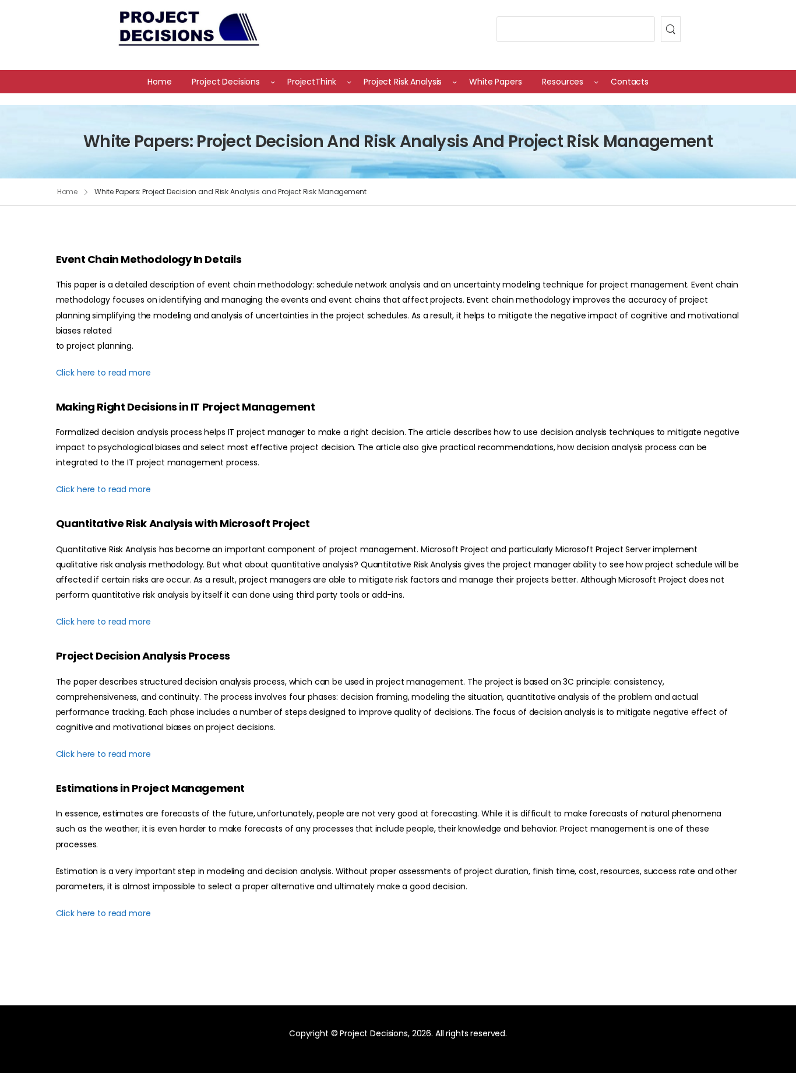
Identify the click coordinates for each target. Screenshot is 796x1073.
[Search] (671, 29)
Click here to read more (103, 372)
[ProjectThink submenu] (349, 81)
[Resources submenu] (596, 81)
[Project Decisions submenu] (272, 81)
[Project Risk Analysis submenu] (454, 81)
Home (67, 192)
